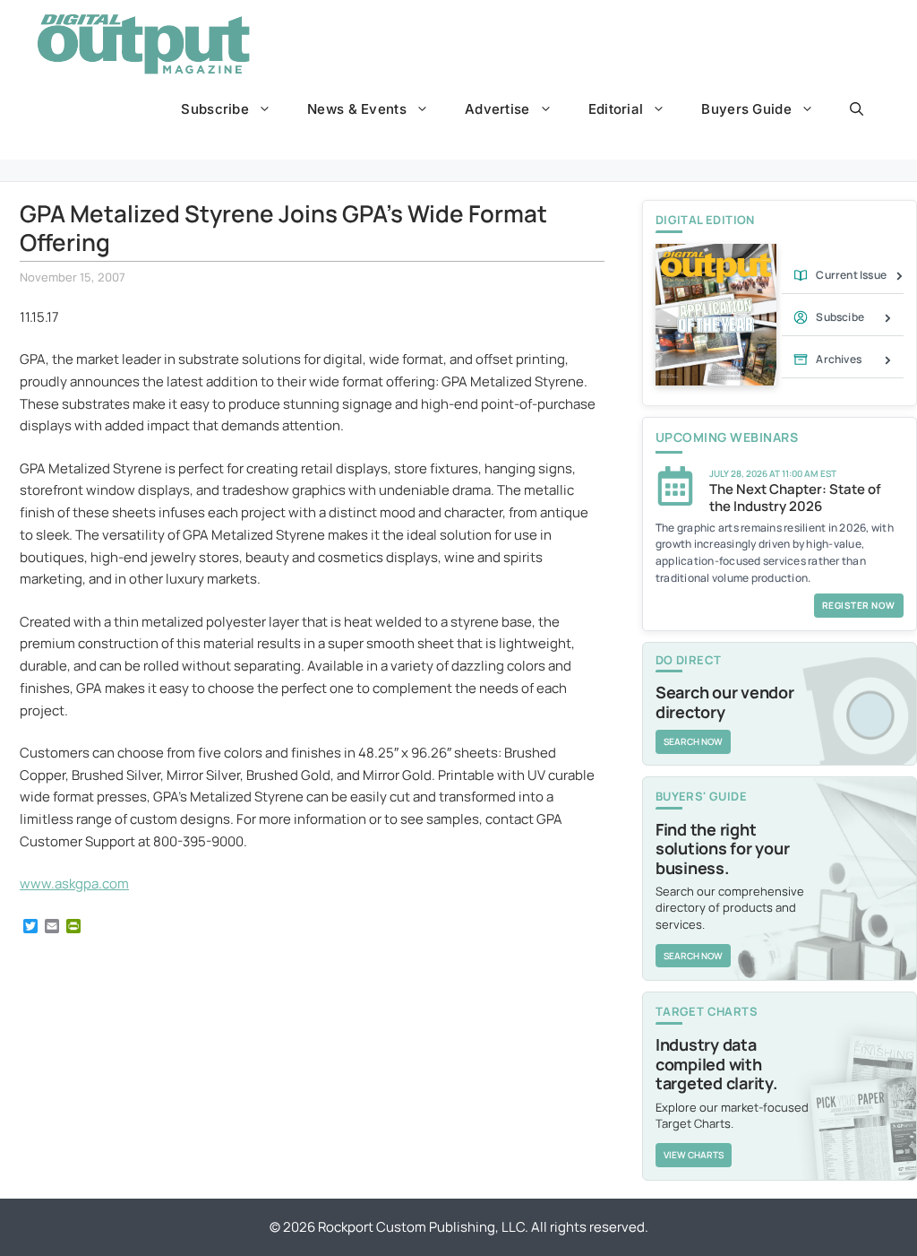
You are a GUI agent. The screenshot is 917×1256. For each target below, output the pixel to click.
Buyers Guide (746, 108)
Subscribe (215, 108)
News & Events (357, 108)
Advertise (497, 108)
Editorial (616, 108)
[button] (856, 109)
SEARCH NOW (693, 741)
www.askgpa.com (74, 883)
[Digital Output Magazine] (143, 44)
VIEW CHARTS (694, 1154)
